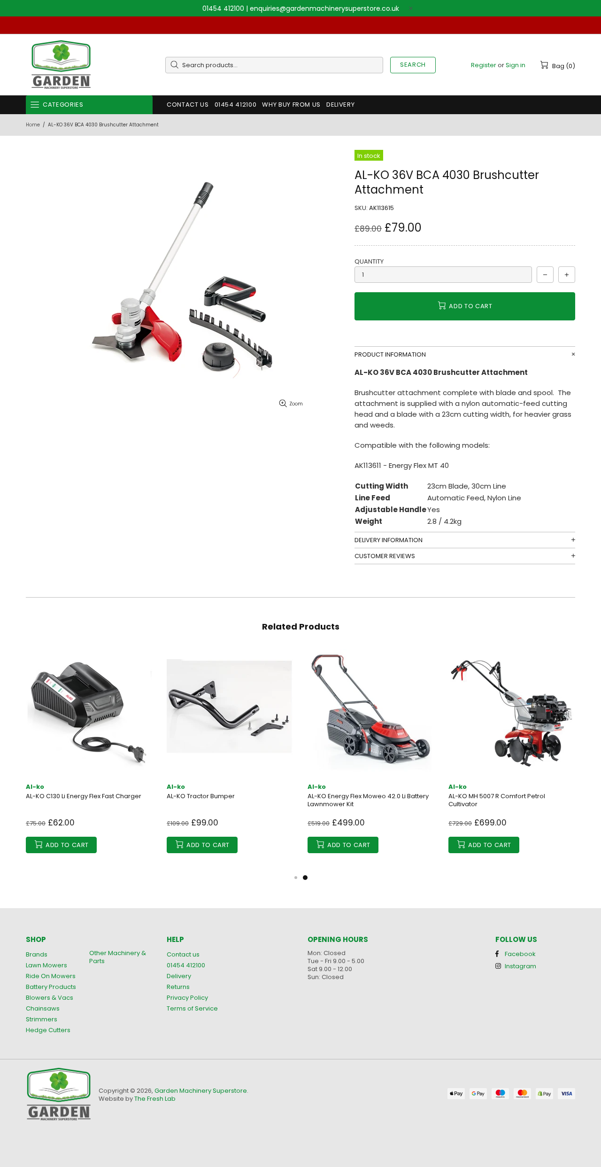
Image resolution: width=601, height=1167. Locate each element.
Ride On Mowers (51, 976)
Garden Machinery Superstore (61, 65)
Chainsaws (43, 1008)
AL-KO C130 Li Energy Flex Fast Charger (83, 796)
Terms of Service (192, 1008)
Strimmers (41, 1019)
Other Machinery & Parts (117, 957)
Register (483, 65)
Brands (36, 954)
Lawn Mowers (46, 965)
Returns (178, 987)
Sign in (515, 65)
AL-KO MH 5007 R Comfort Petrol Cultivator (496, 800)
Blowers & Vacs (49, 998)
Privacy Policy (187, 998)
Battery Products (51, 987)
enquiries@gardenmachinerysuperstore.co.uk (324, 8)
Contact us (183, 954)
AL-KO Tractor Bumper (201, 796)
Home (33, 124)
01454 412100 (223, 8)
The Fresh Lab (155, 1099)
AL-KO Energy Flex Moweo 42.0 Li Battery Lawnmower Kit (368, 800)
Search (413, 64)
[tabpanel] (370, 760)
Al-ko (35, 787)
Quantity (369, 261)
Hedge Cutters (48, 1030)
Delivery (179, 976)
